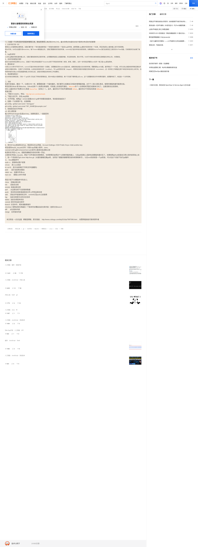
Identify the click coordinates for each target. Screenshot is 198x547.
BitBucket (100, 89)
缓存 (13, 265)
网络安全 (44, 229)
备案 (176, 3)
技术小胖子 (16, 543)
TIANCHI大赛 (65, 9)
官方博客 (51, 9)
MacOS (37, 229)
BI (16, 310)
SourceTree (33, 89)
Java (13, 310)
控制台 (181, 3)
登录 (193, 3)
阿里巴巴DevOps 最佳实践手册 (159, 71)
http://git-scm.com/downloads (35, 94)
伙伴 (55, 3)
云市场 (50, 3)
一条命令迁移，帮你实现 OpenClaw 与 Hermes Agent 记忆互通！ (170, 85)
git (23, 229)
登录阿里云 (31, 33)
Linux (50, 229)
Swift (13, 295)
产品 (26, 3)
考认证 (58, 9)
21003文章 (35, 543)
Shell (18, 340)
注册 (186, 3)
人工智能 (7, 265)
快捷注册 (13, 34)
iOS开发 (29, 229)
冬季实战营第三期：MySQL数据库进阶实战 (163, 67)
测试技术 (22, 320)
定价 (44, 3)
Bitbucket (72, 86)
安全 (56, 229)
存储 (62, 229)
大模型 (21, 3)
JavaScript (15, 280)
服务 (60, 3)
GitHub (74, 89)
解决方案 (33, 3)
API (22, 330)
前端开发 (18, 265)
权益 (39, 3)
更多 (191, 58)
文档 (172, 3)
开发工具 (17, 229)
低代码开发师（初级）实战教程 (159, 63)
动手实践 (44, 9)
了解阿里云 (68, 3)
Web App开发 (9, 330)
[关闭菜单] (3, 3)
